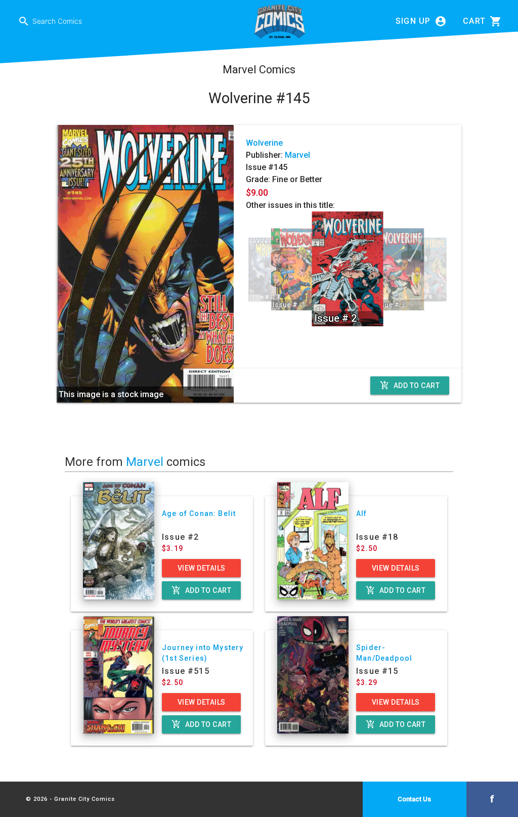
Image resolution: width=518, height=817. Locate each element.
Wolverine (264, 143)
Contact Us (414, 799)
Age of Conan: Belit (199, 513)
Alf (361, 513)
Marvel (297, 155)
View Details (202, 568)
